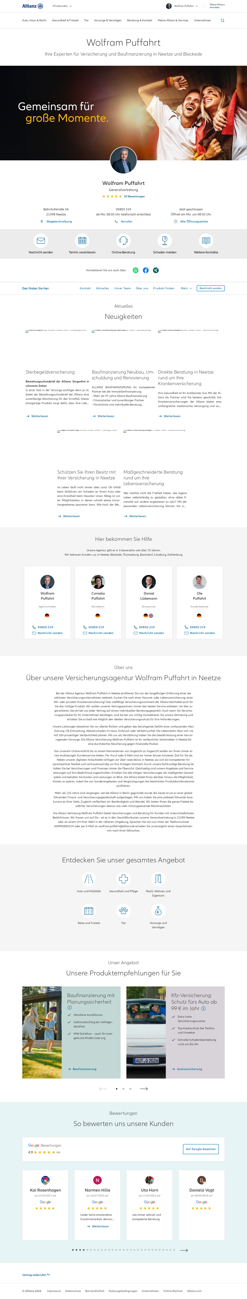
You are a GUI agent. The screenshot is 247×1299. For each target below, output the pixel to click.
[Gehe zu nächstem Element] (185, 1250)
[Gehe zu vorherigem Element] (62, 1250)
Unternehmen (150, 1291)
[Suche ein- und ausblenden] (222, 20)
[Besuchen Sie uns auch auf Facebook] (146, 270)
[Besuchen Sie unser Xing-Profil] (156, 270)
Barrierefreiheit (94, 1291)
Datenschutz (73, 1291)
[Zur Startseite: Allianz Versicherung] (32, 6)
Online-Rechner (173, 1291)
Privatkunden (60, 6)
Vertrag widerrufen (34, 1275)
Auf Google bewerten (201, 1149)
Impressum (54, 1291)
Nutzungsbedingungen (123, 1291)
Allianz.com (194, 1291)
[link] (123, 243)
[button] (123, 160)
